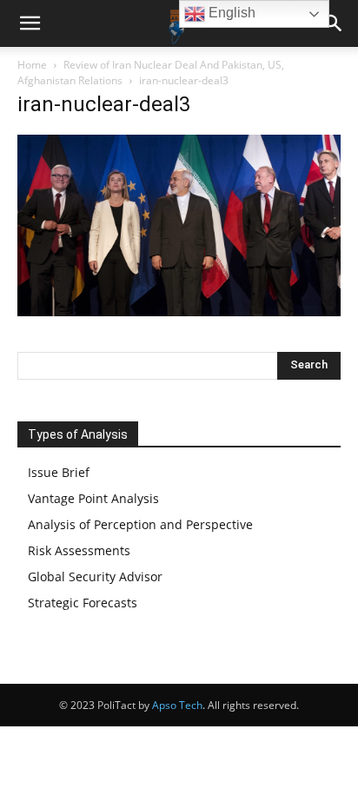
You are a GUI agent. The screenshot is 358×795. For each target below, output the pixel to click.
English (230, 12)
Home (32, 64)
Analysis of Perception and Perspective (140, 524)
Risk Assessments (79, 550)
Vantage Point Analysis (93, 498)
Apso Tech (177, 705)
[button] (29, 23)
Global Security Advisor (95, 576)
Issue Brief (59, 472)
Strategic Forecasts (82, 602)
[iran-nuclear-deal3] (179, 311)
